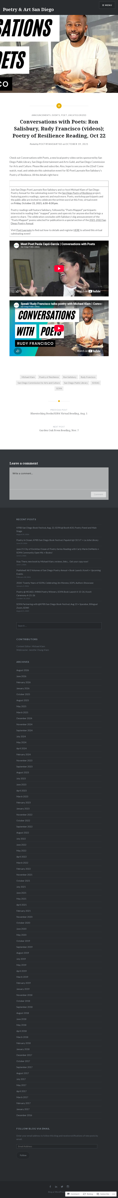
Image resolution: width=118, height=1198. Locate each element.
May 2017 (21, 1085)
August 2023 (22, 772)
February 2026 (23, 682)
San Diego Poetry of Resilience (77, 193)
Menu (108, 5)
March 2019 (22, 977)
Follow (23, 1155)
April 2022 (21, 856)
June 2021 (21, 892)
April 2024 (21, 748)
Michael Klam (28, 377)
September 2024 (24, 730)
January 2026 (22, 688)
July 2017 (21, 1079)
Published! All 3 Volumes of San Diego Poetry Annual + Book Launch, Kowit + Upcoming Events (58, 572)
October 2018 (23, 1001)
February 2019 (23, 983)
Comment (98, 494)
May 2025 (21, 706)
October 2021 (23, 880)
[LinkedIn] (56, 1186)
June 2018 (21, 1019)
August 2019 (22, 953)
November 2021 (24, 874)
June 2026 (21, 676)
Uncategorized (77, 115)
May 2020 (21, 935)
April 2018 (21, 1031)
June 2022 (21, 844)
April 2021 (21, 904)
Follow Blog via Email (33, 1128)
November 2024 (24, 724)
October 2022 (23, 820)
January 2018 (22, 1049)
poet (64, 115)
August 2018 (22, 1013)
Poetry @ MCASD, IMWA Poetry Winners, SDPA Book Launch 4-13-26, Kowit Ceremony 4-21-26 (54, 593)
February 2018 (23, 1043)
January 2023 (22, 808)
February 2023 (23, 802)
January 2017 (22, 1109)
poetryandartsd (50, 144)
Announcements (41, 115)
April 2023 (21, 790)
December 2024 (24, 718)
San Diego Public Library (76, 383)
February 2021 (23, 910)
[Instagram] (67, 1186)
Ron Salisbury (69, 377)
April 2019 (21, 971)
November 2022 (24, 814)
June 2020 (21, 928)
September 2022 (24, 826)
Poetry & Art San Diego (28, 9)
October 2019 (23, 941)
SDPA (59, 388)
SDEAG (95, 383)
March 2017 (22, 1097)
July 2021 (21, 886)
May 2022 (21, 850)
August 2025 (22, 700)
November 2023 (24, 760)
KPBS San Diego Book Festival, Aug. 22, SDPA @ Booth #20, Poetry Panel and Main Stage (56, 529)
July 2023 (21, 778)
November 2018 (24, 995)
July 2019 (21, 959)
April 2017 (21, 1091)
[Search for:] (59, 625)
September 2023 (24, 766)
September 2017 (24, 1067)
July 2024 (21, 736)
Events (56, 115)
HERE (77, 230)
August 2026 (22, 670)
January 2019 (22, 989)
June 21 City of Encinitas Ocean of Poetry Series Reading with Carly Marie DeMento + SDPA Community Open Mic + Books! (57, 551)
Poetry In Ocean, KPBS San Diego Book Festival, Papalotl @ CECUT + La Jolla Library (57, 540)
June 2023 (21, 784)
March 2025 (22, 712)
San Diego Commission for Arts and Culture (39, 383)
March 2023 (22, 796)
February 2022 (23, 868)
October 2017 (23, 1061)
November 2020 (24, 917)
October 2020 (23, 922)
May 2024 (21, 742)
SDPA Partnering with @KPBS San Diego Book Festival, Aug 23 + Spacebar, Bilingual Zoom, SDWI (57, 606)
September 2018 (24, 1007)
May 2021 (21, 898)
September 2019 (24, 947)
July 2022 (21, 838)
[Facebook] (50, 1186)
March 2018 (22, 1037)
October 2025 (23, 694)
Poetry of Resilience (49, 377)
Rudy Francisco (88, 377)
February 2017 (23, 1103)
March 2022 (22, 862)
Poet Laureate (24, 230)
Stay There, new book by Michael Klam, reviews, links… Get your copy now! (52, 561)
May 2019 (21, 965)
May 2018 (21, 1025)
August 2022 (22, 832)
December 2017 (24, 1055)
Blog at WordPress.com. (59, 1192)
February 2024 (23, 754)
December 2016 (24, 1115)
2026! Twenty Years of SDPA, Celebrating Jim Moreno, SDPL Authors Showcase (54, 583)
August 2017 (22, 1073)
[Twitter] (62, 1186)
